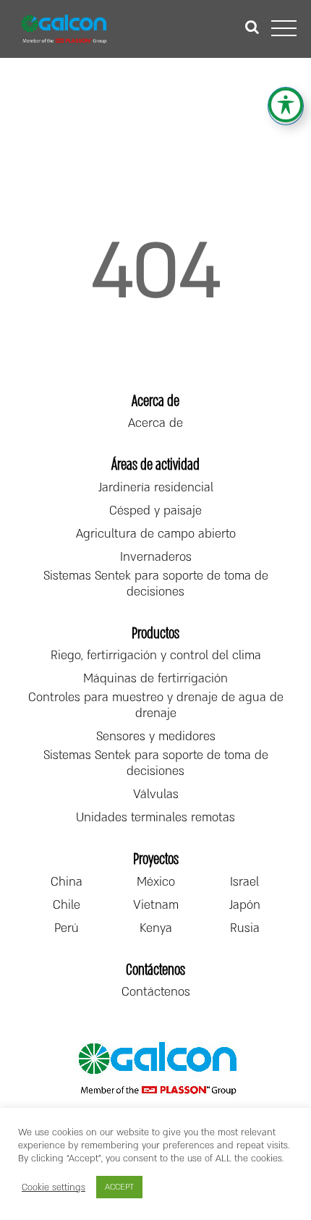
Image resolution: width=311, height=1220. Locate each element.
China (66, 882)
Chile (66, 905)
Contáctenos (156, 992)
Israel (244, 882)
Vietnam (156, 905)
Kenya (156, 928)
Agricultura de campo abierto (156, 534)
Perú (66, 928)
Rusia (245, 928)
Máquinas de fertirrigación (155, 679)
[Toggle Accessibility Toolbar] (285, 105)
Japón (244, 905)
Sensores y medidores (156, 737)
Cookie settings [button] (53, 1187)
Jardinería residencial (155, 488)
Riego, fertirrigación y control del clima (156, 656)
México (156, 882)
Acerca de (155, 423)
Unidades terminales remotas (155, 818)
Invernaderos (156, 557)
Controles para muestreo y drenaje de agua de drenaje (156, 705)
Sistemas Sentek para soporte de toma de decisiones (155, 584)
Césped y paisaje (155, 511)
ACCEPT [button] (119, 1187)
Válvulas (156, 794)
